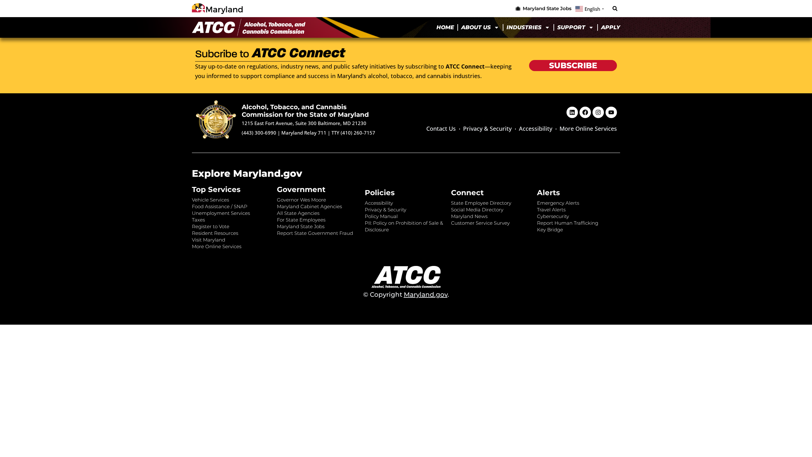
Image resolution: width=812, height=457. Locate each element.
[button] (615, 8)
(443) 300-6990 (259, 132)
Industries (524, 27)
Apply (610, 27)
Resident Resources (215, 233)
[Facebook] (585, 112)
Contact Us (441, 128)
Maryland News (469, 216)
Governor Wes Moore (301, 200)
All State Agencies (298, 213)
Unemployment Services (221, 213)
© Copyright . (406, 294)
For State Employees (301, 220)
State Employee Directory (481, 203)
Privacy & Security (487, 128)
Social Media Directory (477, 210)
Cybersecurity (553, 216)
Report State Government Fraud (315, 233)
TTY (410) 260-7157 (353, 132)
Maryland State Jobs (300, 226)
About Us (476, 27)
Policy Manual (381, 216)
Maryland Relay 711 (304, 132)
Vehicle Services (210, 200)
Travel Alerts (551, 210)
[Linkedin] (572, 112)
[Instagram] (598, 112)
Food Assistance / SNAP (219, 206)
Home (445, 27)
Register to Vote (210, 226)
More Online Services (588, 128)
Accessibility (535, 128)
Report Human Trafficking (567, 223)
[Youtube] (611, 112)
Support (571, 27)
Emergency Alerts (558, 203)
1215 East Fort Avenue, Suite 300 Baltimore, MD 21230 (304, 123)
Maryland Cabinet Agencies (309, 206)
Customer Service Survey (480, 223)
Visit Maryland (208, 240)
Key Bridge (550, 230)
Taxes (198, 220)
